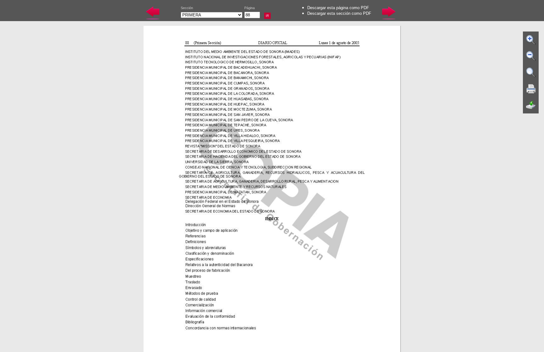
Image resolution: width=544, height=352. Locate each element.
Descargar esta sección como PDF (339, 13)
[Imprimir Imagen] (531, 89)
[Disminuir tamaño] (531, 56)
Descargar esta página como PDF (338, 7)
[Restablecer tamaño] (531, 72)
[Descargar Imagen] (531, 105)
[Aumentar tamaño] (531, 40)
